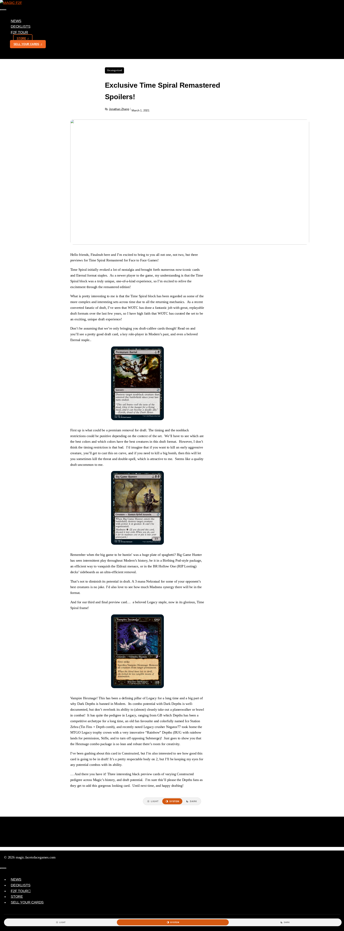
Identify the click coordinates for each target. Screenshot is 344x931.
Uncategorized (114, 70)
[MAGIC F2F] (11, 3)
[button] (29, 32)
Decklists (20, 26)
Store (21, 38)
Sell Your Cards (26, 44)
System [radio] (174, 801)
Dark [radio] (193, 801)
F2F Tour (19, 32)
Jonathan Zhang (119, 109)
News (16, 21)
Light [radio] (154, 801)
